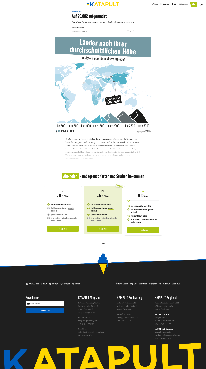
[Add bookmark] (133, 31)
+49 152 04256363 (86, 335)
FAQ (131, 284)
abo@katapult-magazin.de (88, 320)
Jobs (135, 284)
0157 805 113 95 (124, 320)
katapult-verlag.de (124, 314)
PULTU (45, 284)
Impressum (166, 284)
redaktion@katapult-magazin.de (91, 332)
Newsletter (32, 297)
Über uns (119, 284)
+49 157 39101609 (163, 324)
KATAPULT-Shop (34, 284)
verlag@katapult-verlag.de (127, 317)
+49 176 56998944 (86, 324)
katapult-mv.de (161, 317)
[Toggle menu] (4, 4)
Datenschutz (176, 284)
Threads (77, 284)
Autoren (126, 284)
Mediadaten (153, 284)
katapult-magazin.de (86, 312)
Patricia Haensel (79, 27)
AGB (160, 284)
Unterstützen (143, 284)
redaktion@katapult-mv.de (165, 320)
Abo (193, 4)
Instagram (67, 284)
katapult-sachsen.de (163, 332)
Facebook (55, 284)
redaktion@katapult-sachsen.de (167, 335)
